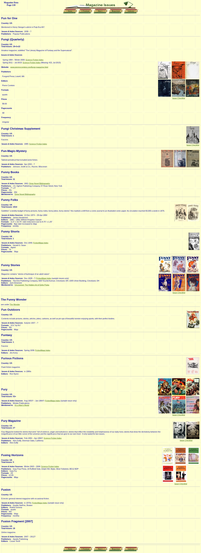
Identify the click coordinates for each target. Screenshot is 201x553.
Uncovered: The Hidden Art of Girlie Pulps (32, 285)
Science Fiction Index (34, 60)
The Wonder (15, 305)
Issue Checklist (178, 98)
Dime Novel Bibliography (39, 184)
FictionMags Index (40, 243)
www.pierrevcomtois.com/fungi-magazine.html (29, 67)
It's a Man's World (22, 405)
